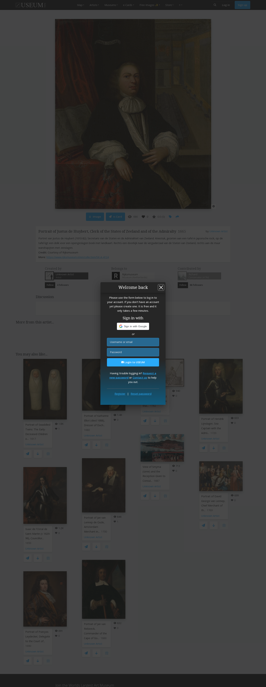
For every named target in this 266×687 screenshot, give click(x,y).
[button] (133, 326)
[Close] (161, 287)
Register (120, 393)
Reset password (141, 393)
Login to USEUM (134, 362)
